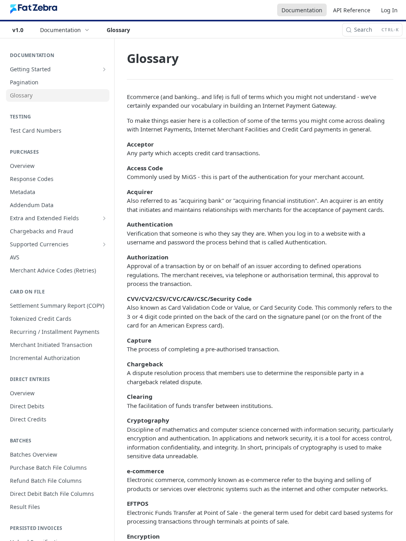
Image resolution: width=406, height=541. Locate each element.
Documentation (302, 10)
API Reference (351, 10)
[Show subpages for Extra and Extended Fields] (104, 218)
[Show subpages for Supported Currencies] (104, 244)
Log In (389, 10)
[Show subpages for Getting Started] (104, 69)
